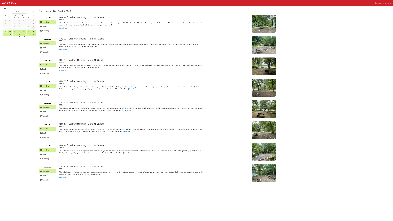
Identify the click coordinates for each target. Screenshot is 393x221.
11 (14, 26)
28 (14, 21)
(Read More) (132, 89)
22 (33, 29)
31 (28, 21)
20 (24, 29)
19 (19, 29)
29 (19, 21)
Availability (45, 31)
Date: (4, 9)
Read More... (63, 28)
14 (28, 26)
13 (24, 26)
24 (10, 32)
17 (10, 29)
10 (10, 26)
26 (5, 21)
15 (33, 26)
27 (10, 21)
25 (14, 32)
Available (47, 18)
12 (19, 26)
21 (28, 29)
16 (5, 29)
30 (24, 21)
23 (5, 32)
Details (44, 26)
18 (14, 29)
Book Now (45, 22)
